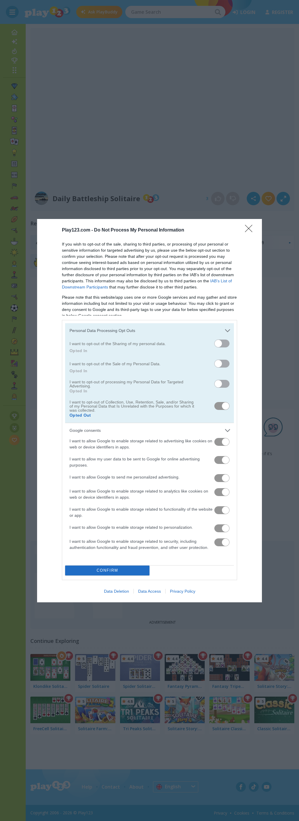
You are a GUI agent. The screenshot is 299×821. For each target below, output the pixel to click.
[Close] (250, 230)
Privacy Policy (182, 591)
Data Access (149, 591)
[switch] (222, 343)
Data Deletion (116, 591)
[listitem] (149, 331)
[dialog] (149, 410)
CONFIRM (107, 570)
